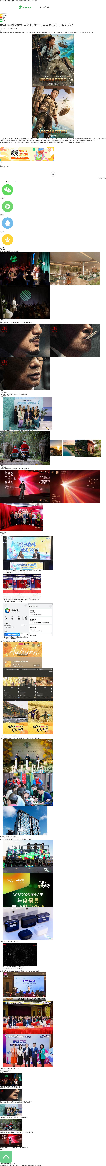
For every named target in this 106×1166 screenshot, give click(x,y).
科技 (33, 0)
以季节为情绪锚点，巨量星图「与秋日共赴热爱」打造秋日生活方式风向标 (19, 641)
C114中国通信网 (7, 572)
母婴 (17, 0)
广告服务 (7, 1163)
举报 (1, 165)
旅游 (12, 0)
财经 (22, 0)
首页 (1, 0)
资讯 (4, 0)
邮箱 (35, 0)
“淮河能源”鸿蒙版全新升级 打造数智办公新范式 (15, 637)
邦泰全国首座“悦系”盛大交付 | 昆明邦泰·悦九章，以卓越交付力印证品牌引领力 (20, 738)
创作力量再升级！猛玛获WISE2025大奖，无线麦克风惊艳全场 (16, 839)
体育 (9, 0)
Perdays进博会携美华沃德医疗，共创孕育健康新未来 (13, 394)
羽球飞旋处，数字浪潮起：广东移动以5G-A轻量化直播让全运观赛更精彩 (22, 570)
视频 (20, 0)
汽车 (30, 0)
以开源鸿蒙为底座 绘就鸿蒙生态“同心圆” (13, 967)
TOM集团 (2, 1163)
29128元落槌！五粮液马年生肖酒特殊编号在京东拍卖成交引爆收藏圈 (21, 599)
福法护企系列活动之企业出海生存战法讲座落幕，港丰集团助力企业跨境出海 (19, 971)
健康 (25, 0)
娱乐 (6, 0)
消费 (27, 0)
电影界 (5, 28)
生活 (14, 0)
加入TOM (12, 1163)
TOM (1, 396)
